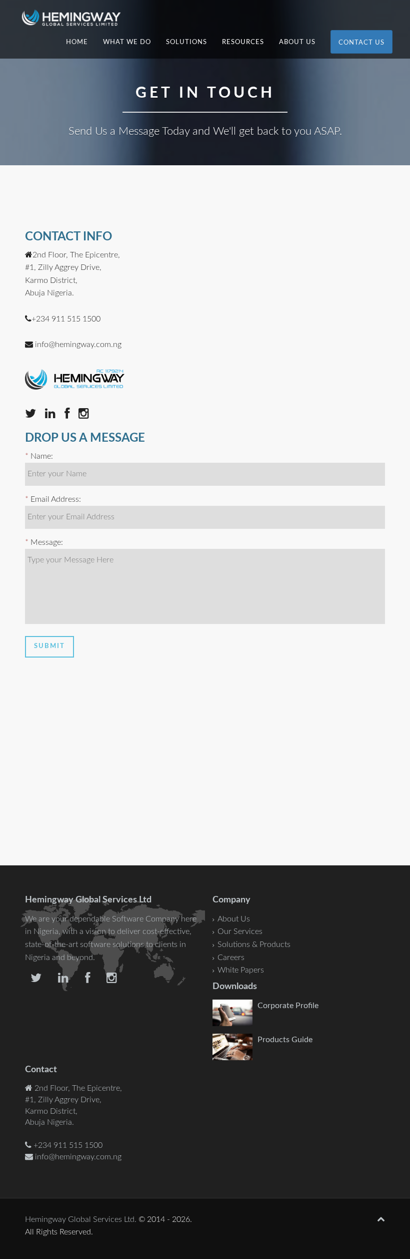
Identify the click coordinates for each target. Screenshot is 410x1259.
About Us (297, 42)
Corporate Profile (288, 1006)
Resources (243, 42)
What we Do (127, 42)
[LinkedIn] (54, 415)
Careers (231, 958)
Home (77, 42)
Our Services (240, 931)
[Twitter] (34, 415)
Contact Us (361, 43)
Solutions (186, 42)
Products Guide (285, 1040)
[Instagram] (87, 415)
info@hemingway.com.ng (78, 345)
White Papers (241, 970)
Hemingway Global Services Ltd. (80, 1219)
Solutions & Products (254, 944)
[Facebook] (70, 415)
